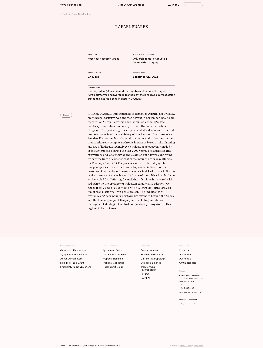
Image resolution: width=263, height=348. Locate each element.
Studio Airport (185, 345)
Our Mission (185, 254)
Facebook (193, 299)
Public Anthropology (152, 254)
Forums (145, 274)
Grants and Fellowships (73, 250)
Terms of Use (65, 345)
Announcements (149, 250)
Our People (185, 258)
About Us (184, 250)
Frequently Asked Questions (75, 267)
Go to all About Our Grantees (76, 14)
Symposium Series (151, 262)
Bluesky (183, 299)
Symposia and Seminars (73, 254)
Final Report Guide (112, 267)
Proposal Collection (113, 262)
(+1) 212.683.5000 (186, 288)
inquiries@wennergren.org (190, 292)
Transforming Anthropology (148, 268)
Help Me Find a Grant (72, 262)
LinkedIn (192, 304)
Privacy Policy (77, 345)
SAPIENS (146, 278)
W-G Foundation (71, 5)
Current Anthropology (153, 258)
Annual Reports (187, 262)
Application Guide (112, 250)
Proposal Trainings (112, 258)
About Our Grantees (131, 5)
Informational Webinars (115, 254)
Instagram (183, 304)
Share (66, 115)
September (198, 345)
